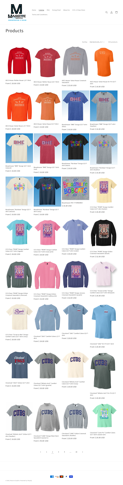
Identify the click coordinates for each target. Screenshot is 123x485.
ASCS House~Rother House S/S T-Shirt (46, 82)
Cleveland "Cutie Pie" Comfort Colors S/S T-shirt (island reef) (102, 433)
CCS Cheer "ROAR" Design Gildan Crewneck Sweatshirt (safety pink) (45, 295)
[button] (106, 12)
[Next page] (82, 452)
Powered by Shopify (26, 480)
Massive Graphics (15, 480)
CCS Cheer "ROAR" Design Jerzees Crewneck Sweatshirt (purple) (73, 294)
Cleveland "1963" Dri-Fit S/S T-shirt (102, 344)
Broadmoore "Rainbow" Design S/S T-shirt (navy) (46, 210)
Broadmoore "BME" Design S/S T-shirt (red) (46, 168)
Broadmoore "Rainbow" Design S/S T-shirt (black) (74, 164)
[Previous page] (40, 452)
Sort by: (84, 42)
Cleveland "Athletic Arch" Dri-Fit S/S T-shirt (103, 394)
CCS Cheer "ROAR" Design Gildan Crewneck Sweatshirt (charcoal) (17, 294)
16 (76, 452)
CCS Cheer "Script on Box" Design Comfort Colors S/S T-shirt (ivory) (17, 335)
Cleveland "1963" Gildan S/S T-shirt (18, 383)
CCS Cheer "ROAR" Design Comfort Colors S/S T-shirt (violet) (73, 250)
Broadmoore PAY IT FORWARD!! (72, 203)
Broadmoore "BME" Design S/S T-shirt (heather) (102, 125)
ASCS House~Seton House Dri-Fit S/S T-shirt (103, 83)
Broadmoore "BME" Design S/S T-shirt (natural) (18, 167)
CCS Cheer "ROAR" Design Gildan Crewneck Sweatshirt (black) (101, 252)
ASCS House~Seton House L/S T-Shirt (18, 126)
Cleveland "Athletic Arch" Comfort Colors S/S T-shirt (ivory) (73, 383)
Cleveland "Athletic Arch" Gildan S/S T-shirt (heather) (19, 435)
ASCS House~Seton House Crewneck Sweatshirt (74, 81)
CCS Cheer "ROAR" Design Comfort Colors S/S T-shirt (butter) (101, 208)
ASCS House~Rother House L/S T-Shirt (18, 80)
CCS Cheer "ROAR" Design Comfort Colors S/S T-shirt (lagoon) (17, 250)
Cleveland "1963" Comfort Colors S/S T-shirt (75, 334)
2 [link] (52, 452)
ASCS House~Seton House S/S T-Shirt (46, 124)
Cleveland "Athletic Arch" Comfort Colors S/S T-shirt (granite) (45, 384)
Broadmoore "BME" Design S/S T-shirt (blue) (74, 125)
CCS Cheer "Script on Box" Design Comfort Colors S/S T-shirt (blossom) (102, 292)
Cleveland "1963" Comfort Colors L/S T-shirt (47, 337)
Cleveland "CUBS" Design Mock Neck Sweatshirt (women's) (46, 437)
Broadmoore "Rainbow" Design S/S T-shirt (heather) (102, 169)
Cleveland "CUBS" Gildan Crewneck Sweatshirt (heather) (74, 434)
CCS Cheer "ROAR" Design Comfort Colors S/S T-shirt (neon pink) (45, 251)
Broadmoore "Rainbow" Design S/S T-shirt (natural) (18, 210)
